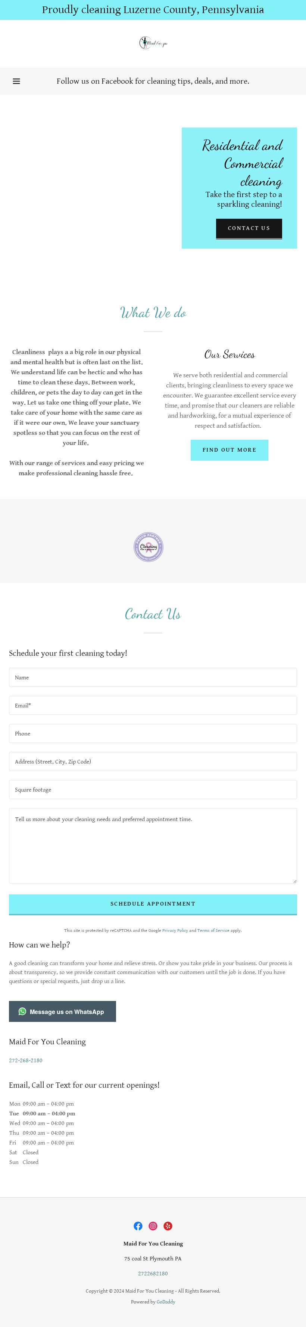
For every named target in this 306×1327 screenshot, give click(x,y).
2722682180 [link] (153, 1273)
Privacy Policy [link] (175, 930)
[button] (16, 81)
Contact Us (249, 228)
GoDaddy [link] (166, 1302)
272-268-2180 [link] (26, 1060)
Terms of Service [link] (213, 930)
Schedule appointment (153, 903)
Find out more (229, 450)
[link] (153, 44)
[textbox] (153, 677)
